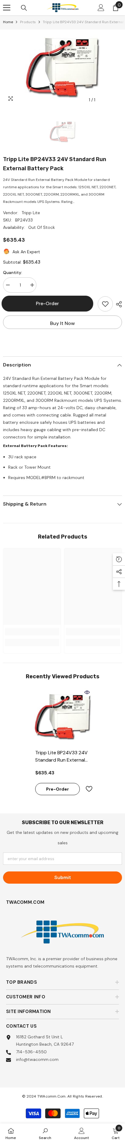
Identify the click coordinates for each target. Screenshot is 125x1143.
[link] (32, 631)
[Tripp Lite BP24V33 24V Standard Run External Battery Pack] (63, 717)
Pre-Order (48, 303)
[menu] (6, 7)
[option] (62, 68)
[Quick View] (87, 692)
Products (28, 22)
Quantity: (12, 272)
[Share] (117, 304)
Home (8, 22)
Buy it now (62, 323)
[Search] (24, 8)
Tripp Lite (31, 212)
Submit (62, 877)
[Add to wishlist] (105, 304)
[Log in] (101, 7)
